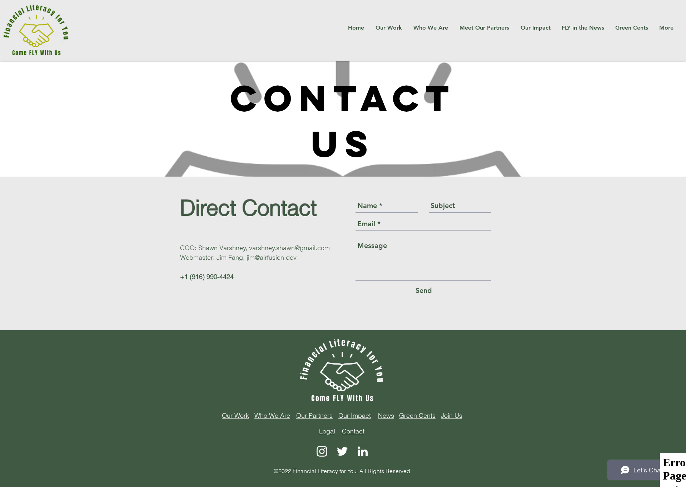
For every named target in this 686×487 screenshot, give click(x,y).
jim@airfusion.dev (272, 257)
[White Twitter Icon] (342, 451)
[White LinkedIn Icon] (363, 451)
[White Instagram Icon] (322, 451)
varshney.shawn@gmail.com (289, 248)
